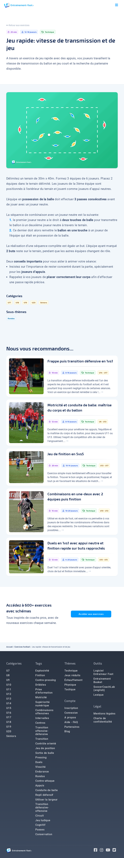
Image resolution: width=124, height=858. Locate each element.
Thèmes (70, 663)
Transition (41, 738)
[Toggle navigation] (116, 5)
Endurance (42, 771)
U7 (8, 670)
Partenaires (71, 726)
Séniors (11, 736)
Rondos (40, 776)
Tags (38, 663)
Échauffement (73, 680)
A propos (70, 717)
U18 (8, 722)
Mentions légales (104, 713)
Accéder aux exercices (91, 614)
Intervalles (42, 718)
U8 (8, 675)
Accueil (9, 647)
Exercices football (22, 647)
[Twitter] (115, 850)
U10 (8, 684)
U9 (8, 680)
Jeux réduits (72, 675)
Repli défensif (44, 794)
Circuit (39, 815)
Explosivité (42, 670)
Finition (40, 675)
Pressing (40, 757)
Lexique (98, 694)
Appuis (39, 785)
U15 (8, 708)
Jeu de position (45, 748)
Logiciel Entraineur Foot (103, 672)
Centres (40, 722)
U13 (8, 698)
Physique (70, 684)
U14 (8, 703)
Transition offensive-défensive (41, 731)
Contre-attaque (45, 780)
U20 (8, 731)
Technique (71, 670)
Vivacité (40, 766)
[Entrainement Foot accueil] (19, 5)
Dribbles (40, 684)
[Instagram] (103, 850)
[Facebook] (97, 850)
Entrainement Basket (102, 680)
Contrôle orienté (45, 743)
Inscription (71, 708)
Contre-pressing (45, 680)
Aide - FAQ (71, 722)
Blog (67, 731)
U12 (8, 694)
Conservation (43, 834)
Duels (38, 762)
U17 (8, 717)
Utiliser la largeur (46, 799)
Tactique (69, 689)
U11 (8, 689)
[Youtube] (109, 850)
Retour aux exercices (18, 25)
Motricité (41, 697)
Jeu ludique (42, 820)
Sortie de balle (44, 752)
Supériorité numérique (42, 704)
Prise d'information (43, 691)
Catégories (14, 663)
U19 (8, 726)
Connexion (71, 712)
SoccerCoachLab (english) (104, 688)
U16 (8, 712)
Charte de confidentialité (102, 720)
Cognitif (40, 824)
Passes (40, 829)
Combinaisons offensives (44, 712)
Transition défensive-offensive (42, 807)
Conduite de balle (46, 790)
